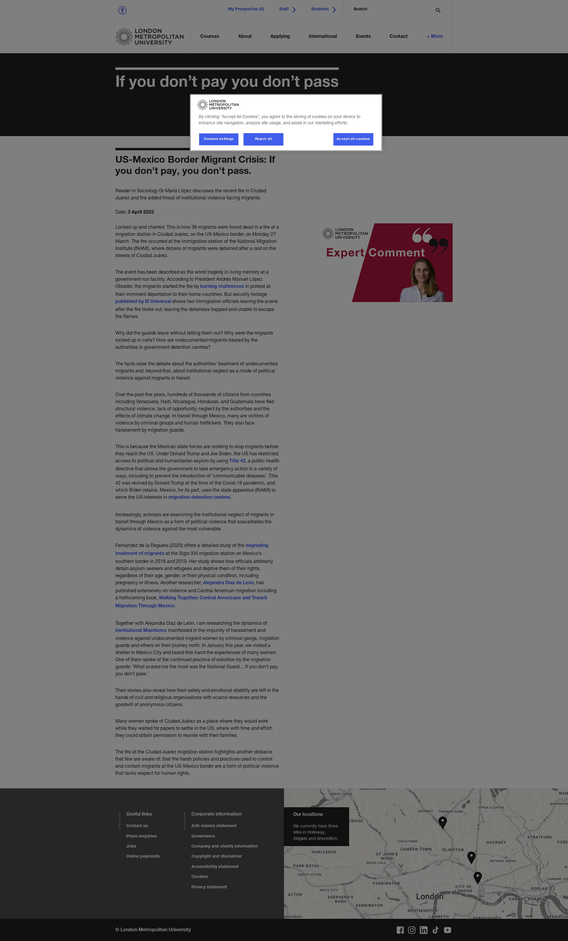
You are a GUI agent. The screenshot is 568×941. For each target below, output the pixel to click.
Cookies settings (219, 139)
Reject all (263, 139)
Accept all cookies (353, 139)
